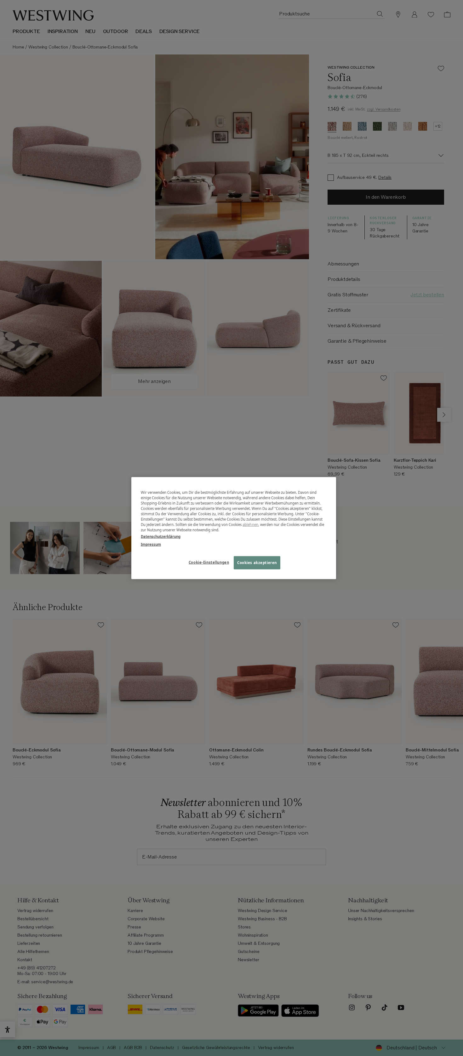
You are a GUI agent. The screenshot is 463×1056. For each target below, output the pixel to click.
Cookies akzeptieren (257, 562)
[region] (233, 528)
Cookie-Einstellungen (209, 562)
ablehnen (250, 524)
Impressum (151, 544)
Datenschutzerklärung (160, 536)
